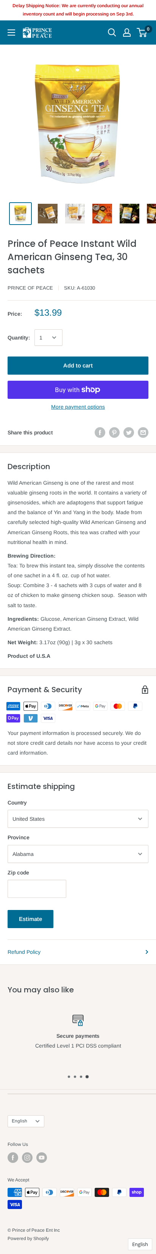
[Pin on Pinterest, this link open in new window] (114, 432)
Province (19, 837)
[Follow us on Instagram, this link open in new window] (27, 1157)
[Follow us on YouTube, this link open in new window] (41, 1157)
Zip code (18, 873)
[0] (142, 32)
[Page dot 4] (87, 1076)
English (19, 1121)
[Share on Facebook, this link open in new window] (100, 432)
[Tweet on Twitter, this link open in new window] (128, 432)
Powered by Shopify (28, 1238)
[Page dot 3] (81, 1077)
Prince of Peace (30, 288)
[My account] (127, 32)
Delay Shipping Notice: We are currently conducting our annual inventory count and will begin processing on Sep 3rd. (78, 10)
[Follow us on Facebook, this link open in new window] (13, 1157)
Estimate (30, 919)
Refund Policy (24, 952)
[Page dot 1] (69, 1077)
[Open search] (112, 32)
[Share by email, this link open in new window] (143, 432)
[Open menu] (11, 32)
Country (17, 803)
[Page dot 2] (75, 1077)
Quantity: (19, 338)
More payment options (78, 407)
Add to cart (78, 365)
